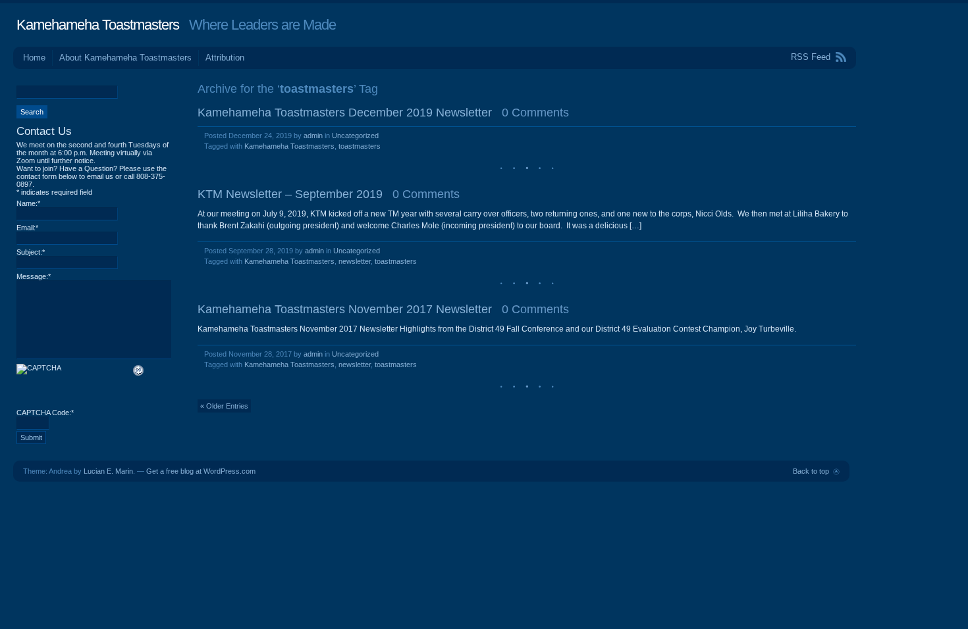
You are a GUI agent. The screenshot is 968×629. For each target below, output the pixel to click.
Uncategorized (355, 135)
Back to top (811, 471)
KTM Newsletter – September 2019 (290, 194)
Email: (27, 228)
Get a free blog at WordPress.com (200, 471)
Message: (33, 276)
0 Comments (535, 112)
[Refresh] (139, 373)
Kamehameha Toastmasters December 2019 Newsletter (345, 112)
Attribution (224, 58)
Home (34, 58)
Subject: (30, 252)
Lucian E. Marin (108, 471)
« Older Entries (224, 406)
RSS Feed (810, 57)
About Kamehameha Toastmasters (125, 58)
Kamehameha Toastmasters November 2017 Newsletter (345, 309)
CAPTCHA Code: (45, 412)
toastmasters (359, 146)
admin (313, 135)
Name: (28, 203)
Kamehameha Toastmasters (97, 24)
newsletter (354, 261)
